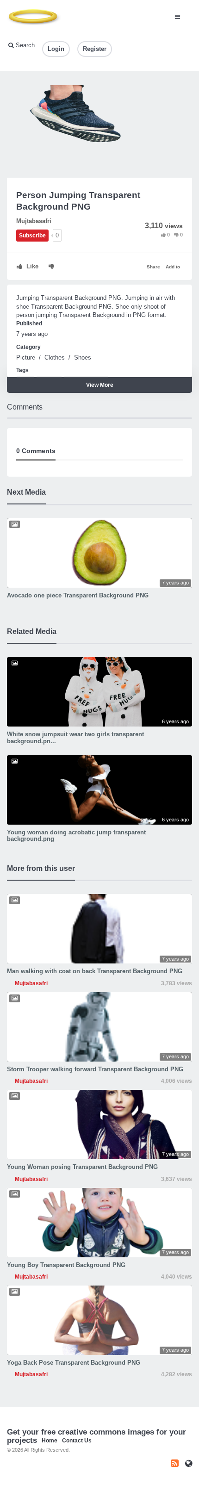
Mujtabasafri (33, 220)
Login (56, 48)
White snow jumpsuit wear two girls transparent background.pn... (75, 737)
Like (31, 266)
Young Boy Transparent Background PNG (66, 1264)
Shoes (82, 357)
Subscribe (32, 235)
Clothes (54, 357)
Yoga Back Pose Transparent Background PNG (73, 1362)
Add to (173, 266)
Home (49, 1440)
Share (153, 266)
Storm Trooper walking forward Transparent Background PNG (95, 1069)
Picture (25, 357)
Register (94, 48)
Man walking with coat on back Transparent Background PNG (94, 971)
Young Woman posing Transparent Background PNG (82, 1166)
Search (24, 45)
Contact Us (77, 1440)
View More (99, 385)
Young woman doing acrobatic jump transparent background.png (76, 835)
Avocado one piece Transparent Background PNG (78, 595)
